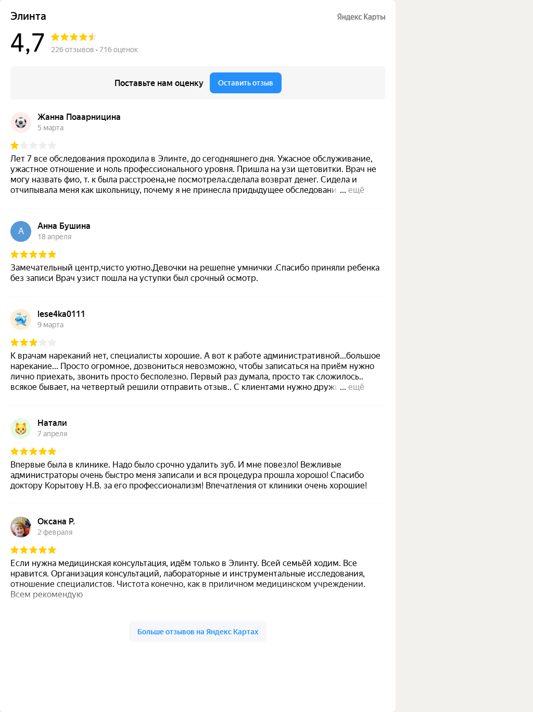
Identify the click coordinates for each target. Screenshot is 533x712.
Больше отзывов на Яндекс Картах (197, 632)
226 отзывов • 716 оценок (94, 49)
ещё (356, 190)
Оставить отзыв (245, 83)
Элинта (28, 16)
